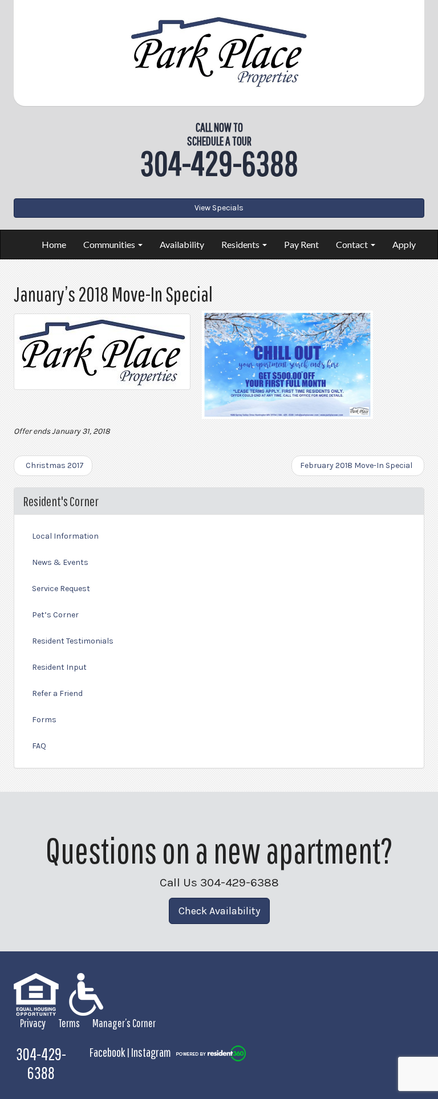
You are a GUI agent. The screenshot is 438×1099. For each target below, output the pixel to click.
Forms (44, 719)
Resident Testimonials (72, 641)
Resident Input (59, 667)
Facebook (107, 1052)
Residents (241, 244)
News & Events (60, 562)
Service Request (61, 588)
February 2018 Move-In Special (358, 465)
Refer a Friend (57, 693)
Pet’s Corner (55, 615)
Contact (353, 244)
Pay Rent (301, 244)
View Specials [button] (219, 208)
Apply (404, 244)
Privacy (33, 1022)
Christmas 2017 (53, 465)
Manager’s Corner (124, 1022)
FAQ (39, 746)
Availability (182, 244)
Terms (69, 1022)
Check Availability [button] (219, 911)
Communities (110, 244)
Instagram (151, 1052)
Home (54, 244)
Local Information (65, 536)
